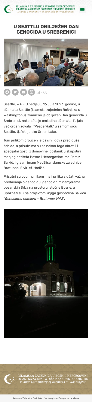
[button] (82, 9)
